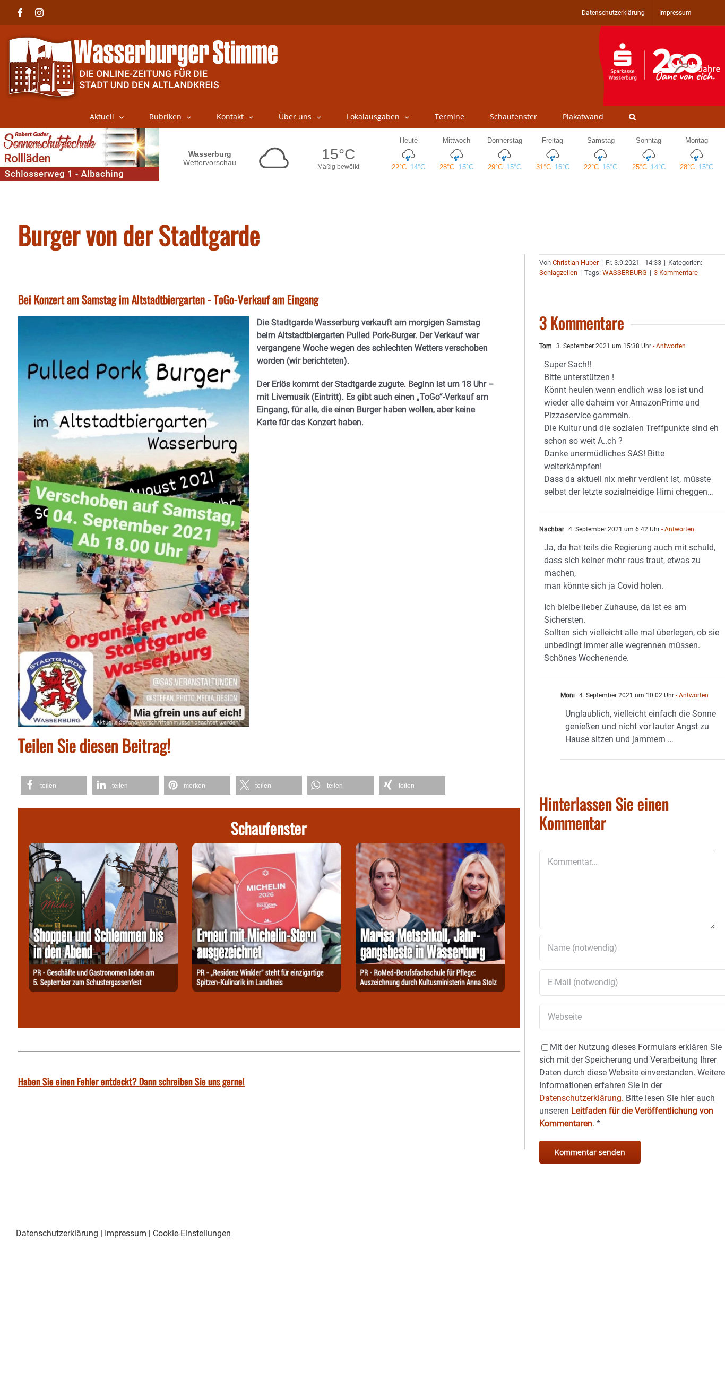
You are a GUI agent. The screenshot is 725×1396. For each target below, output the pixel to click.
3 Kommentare (676, 273)
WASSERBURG (624, 273)
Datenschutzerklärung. (581, 1098)
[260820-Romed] (430, 849)
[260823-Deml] (103, 849)
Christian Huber (576, 262)
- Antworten (668, 346)
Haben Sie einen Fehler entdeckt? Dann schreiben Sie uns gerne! (131, 1081)
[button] (632, 116)
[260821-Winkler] (266, 849)
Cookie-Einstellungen (192, 1233)
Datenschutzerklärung (57, 1233)
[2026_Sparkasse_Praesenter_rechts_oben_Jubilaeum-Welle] (661, 31)
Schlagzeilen (558, 273)
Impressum (125, 1233)
